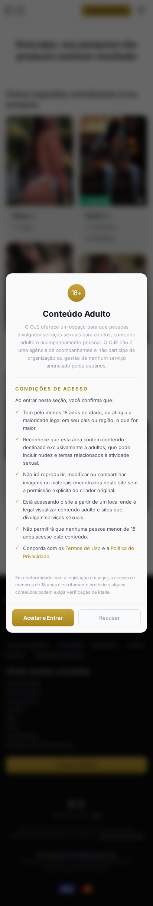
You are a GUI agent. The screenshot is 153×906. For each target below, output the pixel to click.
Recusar (109, 618)
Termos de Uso (83, 548)
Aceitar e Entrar (43, 618)
